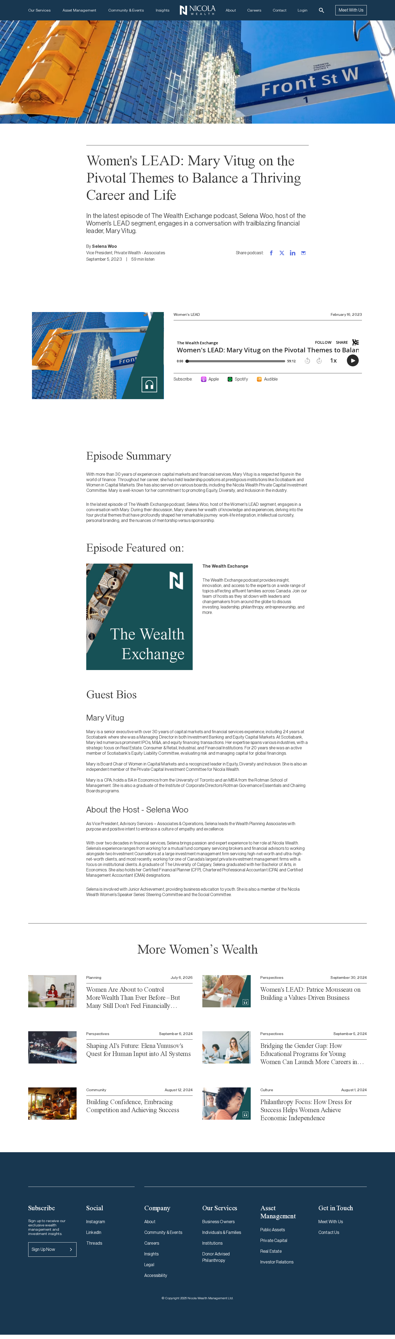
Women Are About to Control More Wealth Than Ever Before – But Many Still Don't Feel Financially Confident (133, 998)
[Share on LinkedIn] (292, 253)
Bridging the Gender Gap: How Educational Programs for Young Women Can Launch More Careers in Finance (308, 1054)
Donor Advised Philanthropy (216, 1257)
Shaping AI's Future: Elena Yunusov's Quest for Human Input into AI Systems (138, 1050)
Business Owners (218, 1221)
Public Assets (272, 1229)
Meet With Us (351, 10)
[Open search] (321, 10)
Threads (94, 1243)
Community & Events (126, 10)
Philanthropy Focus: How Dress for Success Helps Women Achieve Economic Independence (306, 1110)
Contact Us (328, 1232)
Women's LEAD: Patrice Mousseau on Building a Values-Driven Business (310, 993)
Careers (254, 10)
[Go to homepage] (197, 10)
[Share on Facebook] (271, 253)
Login (302, 10)
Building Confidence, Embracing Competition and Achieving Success (132, 1106)
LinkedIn (93, 1232)
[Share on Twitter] (281, 253)
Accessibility (155, 1275)
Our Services (39, 10)
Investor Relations (276, 1262)
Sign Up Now (43, 1249)
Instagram (95, 1221)
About (231, 10)
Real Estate (271, 1251)
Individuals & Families (221, 1232)
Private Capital (273, 1240)
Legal (149, 1264)
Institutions (212, 1243)
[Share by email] (303, 253)
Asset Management (79, 10)
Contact (279, 10)
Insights (162, 10)
